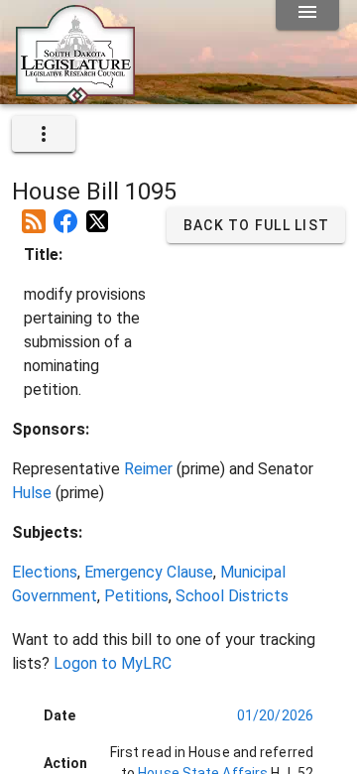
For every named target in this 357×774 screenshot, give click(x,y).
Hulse (32, 492)
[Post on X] (97, 213)
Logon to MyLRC (113, 663)
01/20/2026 (275, 715)
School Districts (232, 595)
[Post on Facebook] (65, 213)
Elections (44, 572)
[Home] (75, 96)
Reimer (148, 468)
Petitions (136, 595)
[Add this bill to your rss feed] (34, 213)
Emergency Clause (148, 572)
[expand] (43, 134)
